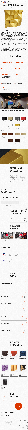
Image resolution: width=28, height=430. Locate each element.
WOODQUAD (3, 358)
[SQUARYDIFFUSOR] (23, 354)
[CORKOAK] (23, 368)
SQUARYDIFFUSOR (22, 358)
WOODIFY (3, 387)
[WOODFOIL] (14, 354)
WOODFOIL (12, 358)
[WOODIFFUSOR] (14, 368)
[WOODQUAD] (5, 354)
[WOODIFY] (5, 382)
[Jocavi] (7, 2)
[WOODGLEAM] (5, 368)
